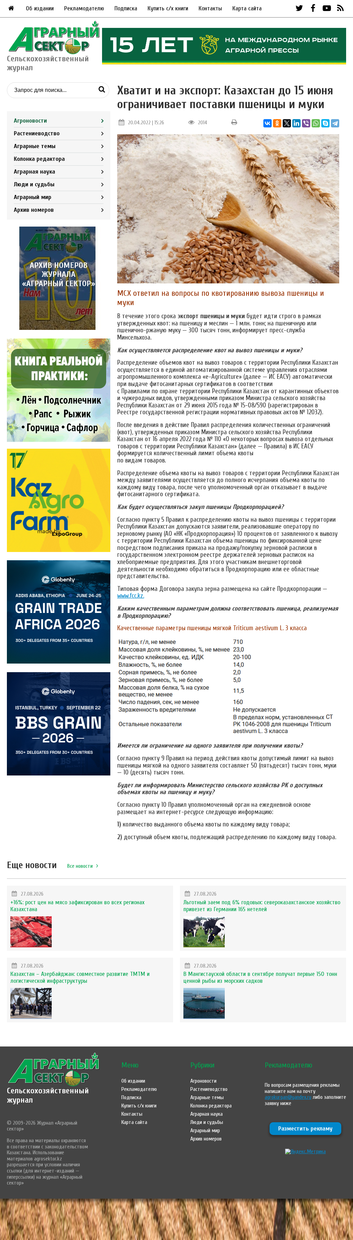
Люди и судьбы (34, 184)
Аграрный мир (32, 197)
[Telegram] (335, 123)
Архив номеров (34, 209)
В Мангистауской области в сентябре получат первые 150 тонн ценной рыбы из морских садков (260, 977)
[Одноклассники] (277, 123)
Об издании (40, 8)
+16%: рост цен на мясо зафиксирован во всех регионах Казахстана (77, 906)
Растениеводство (37, 133)
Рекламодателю (84, 8)
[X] (287, 123)
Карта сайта (247, 8)
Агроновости (30, 120)
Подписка (125, 8)
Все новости (80, 866)
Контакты (210, 8)
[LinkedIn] (296, 123)
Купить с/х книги (168, 8)
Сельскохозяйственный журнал (48, 1095)
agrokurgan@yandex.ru (288, 1097)
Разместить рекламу (305, 1128)
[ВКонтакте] (267, 123)
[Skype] (325, 123)
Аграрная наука (34, 171)
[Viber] (306, 123)
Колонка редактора (39, 159)
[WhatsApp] (316, 123)
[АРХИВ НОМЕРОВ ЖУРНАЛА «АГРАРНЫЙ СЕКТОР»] (58, 328)
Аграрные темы (35, 146)
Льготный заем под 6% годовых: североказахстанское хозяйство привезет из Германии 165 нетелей (261, 906)
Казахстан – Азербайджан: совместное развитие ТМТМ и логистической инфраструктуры (80, 977)
